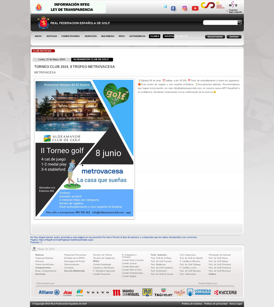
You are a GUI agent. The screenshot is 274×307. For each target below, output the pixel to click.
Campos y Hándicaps (103, 267)
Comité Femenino (101, 274)
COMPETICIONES (70, 36)
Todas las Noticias (44, 258)
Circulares (69, 267)
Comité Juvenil (129, 263)
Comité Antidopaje (102, 264)
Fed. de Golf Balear (218, 261)
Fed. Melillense (158, 264)
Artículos (39, 261)
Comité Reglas (129, 276)
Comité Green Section (133, 260)
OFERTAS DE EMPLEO (176, 36)
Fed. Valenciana (188, 274)
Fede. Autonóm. (159, 255)
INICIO (38, 36)
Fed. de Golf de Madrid (191, 258)
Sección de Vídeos (102, 255)
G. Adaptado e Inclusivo (129, 256)
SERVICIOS (90, 36)
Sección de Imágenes (104, 258)
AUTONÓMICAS (137, 36)
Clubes (212, 274)
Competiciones (43, 267)
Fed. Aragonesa (188, 255)
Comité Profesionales (132, 273)
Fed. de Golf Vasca (218, 258)
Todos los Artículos (44, 264)
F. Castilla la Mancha (190, 261)
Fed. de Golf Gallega (190, 264)
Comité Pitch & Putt (131, 270)
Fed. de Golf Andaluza (220, 267)
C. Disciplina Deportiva (104, 271)
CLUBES (154, 36)
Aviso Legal (235, 304)
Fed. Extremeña (159, 271)
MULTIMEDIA (107, 36)
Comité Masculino (130, 266)
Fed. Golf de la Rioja (161, 258)
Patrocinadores (71, 264)
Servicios (40, 274)
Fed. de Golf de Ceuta (162, 274)
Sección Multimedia (74, 271)
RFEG (121, 36)
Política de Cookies (192, 304)
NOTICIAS (51, 36)
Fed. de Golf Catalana (162, 267)
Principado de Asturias (220, 255)
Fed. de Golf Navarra (190, 271)
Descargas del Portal (74, 261)
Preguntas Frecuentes (75, 255)
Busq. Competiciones (45, 271)
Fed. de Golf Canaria (161, 261)
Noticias (39, 255)
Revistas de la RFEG (74, 258)
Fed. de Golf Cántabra (220, 264)
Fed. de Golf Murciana (220, 271)
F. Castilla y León (188, 267)
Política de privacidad (215, 304)
